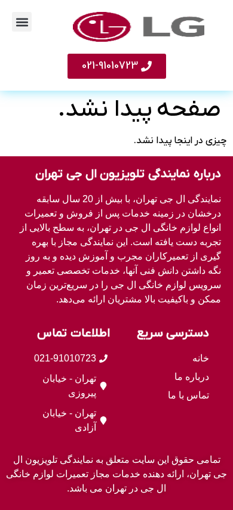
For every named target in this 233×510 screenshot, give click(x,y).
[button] (22, 22)
